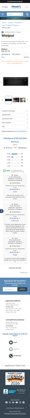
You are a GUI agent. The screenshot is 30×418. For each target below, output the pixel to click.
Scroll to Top (23, 273)
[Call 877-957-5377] (27, 7)
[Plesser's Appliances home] (16, 7)
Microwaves (18, 23)
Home (4, 23)
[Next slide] (28, 100)
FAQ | (19, 411)
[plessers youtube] (17, 402)
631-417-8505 (9, 326)
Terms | (11, 411)
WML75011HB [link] (6, 28)
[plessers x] (10, 402)
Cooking (10, 23)
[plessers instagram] (20, 402)
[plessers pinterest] (23, 402)
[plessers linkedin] (13, 402)
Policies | (16, 411)
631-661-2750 (9, 307)
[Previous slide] (2, 100)
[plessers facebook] (6, 402)
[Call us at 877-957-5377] (11, 356)
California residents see (13, 131)
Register (22, 289)
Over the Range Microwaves (10, 25)
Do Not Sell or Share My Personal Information (15, 414)
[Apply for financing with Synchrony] (15, 18)
